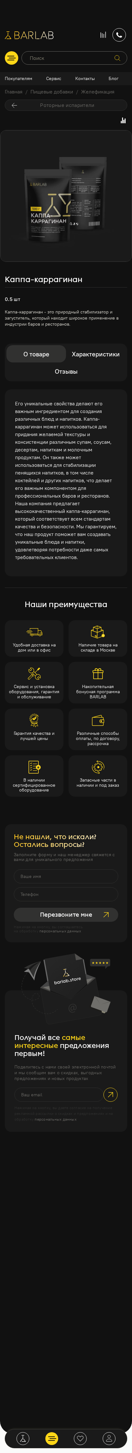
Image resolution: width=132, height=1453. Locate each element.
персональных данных (60, 931)
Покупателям (18, 78)
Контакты (85, 78)
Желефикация (97, 91)
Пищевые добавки (51, 91)
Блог (114, 78)
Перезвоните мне (66, 914)
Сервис (53, 78)
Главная (13, 91)
